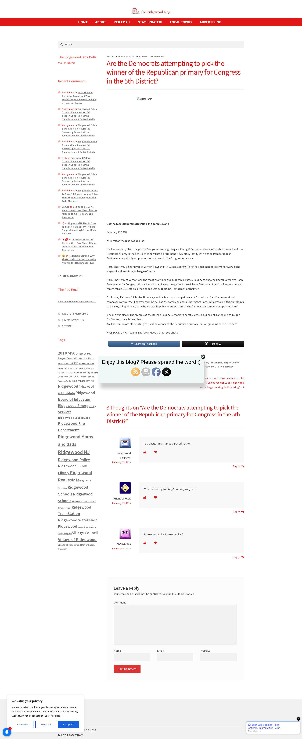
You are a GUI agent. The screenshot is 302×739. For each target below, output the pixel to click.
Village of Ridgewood (77, 539)
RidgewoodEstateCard (74, 418)
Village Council (85, 532)
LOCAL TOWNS (181, 22)
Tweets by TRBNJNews (70, 275)
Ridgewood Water (73, 520)
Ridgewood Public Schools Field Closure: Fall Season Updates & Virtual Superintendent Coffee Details (79, 114)
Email (160, 650)
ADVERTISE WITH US (73, 320)
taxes (80, 527)
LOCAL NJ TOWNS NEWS (75, 314)
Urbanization (90, 527)
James (144, 56)
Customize (22, 724)
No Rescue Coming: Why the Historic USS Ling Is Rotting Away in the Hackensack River (79, 259)
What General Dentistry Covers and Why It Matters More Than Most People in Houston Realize (79, 97)
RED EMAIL (122, 22)
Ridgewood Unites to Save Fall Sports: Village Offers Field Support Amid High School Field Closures (80, 195)
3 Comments (157, 56)
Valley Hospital (65, 533)
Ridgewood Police (74, 459)
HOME (83, 22)
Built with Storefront (71, 735)
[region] (45, 713)
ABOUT (100, 22)
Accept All (68, 724)
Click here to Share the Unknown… (77, 301)
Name (117, 650)
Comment (121, 602)
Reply (236, 466)
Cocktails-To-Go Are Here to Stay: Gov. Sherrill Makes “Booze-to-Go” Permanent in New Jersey (79, 212)
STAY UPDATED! (150, 22)
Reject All (46, 724)
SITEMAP (66, 326)
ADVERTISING (210, 22)
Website (205, 650)
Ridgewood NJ (74, 452)
